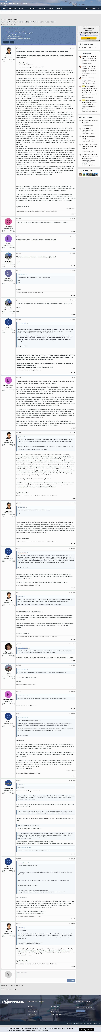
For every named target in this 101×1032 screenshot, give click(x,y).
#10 (72, 503)
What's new (12, 8)
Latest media (87, 171)
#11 (72, 548)
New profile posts (33, 1009)
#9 (72, 432)
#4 (72, 253)
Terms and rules (76, 1023)
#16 (72, 713)
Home (91, 1023)
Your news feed (32, 1012)
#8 (72, 377)
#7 (72, 319)
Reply (73, 214)
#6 (72, 300)
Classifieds (54, 1009)
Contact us (69, 1023)
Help (88, 1023)
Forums (4, 8)
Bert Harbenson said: (23, 648)
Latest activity (32, 1014)
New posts (4, 12)
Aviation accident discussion (89, 83)
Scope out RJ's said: (22, 863)
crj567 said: (20, 437)
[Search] (98, 8)
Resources (59, 8)
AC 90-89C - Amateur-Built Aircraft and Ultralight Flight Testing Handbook (90, 156)
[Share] (70, 48)
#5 (72, 270)
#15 (72, 691)
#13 (72, 644)
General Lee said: (22, 323)
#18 (72, 858)
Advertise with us (56, 1006)
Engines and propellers (87, 97)
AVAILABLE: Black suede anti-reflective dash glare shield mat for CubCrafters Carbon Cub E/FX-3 (89, 104)
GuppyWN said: (21, 274)
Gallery (51, 8)
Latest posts (86, 54)
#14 (72, 665)
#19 (72, 923)
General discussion (86, 63)
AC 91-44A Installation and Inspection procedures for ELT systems (89, 146)
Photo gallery (55, 1012)
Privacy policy (83, 1023)
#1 (72, 48)
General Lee (5, 24)
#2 (72, 218)
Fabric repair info (87, 128)
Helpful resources (56, 1014)
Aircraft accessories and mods (89, 111)
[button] (17, 8)
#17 (72, 780)
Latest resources (88, 117)
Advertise (95, 1023)
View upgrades (80, 1011)
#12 (72, 592)
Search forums (11, 12)
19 (74, 48)
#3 (72, 236)
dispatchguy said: (22, 695)
